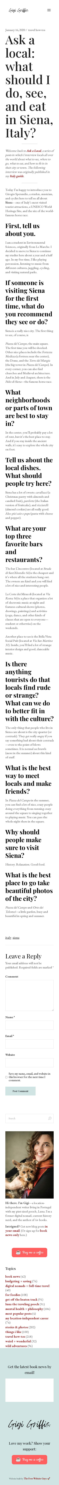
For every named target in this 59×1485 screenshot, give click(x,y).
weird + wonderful (18, 1341)
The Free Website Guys (35, 1478)
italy (8, 938)
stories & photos (16, 1327)
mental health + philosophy (24, 1309)
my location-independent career (26, 1318)
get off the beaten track (21, 1299)
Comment (11, 976)
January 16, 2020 (15, 29)
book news (12, 1276)
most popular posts (18, 1313)
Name (10, 1017)
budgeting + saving (18, 1281)
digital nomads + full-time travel (27, 1286)
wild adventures (16, 1346)
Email (9, 1036)
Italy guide (16, 176)
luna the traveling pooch (22, 1304)
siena (16, 938)
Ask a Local (33, 151)
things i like (13, 1332)
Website (10, 1055)
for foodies (12, 1295)
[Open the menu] (49, 10)
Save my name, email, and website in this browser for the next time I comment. (29, 1077)
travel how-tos (36, 29)
